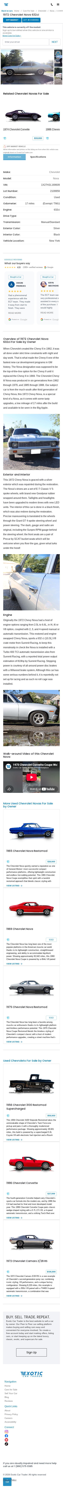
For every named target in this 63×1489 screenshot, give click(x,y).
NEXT (55, 42)
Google (23, 319)
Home (16, 11)
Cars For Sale (28, 11)
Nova (52, 11)
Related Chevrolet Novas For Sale (26, 93)
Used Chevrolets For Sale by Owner (27, 1060)
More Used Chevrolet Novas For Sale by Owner (28, 804)
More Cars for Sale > (12, 35)
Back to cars (7, 11)
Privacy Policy (9, 1480)
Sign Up (31, 1352)
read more (14, 313)
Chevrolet (42, 11)
